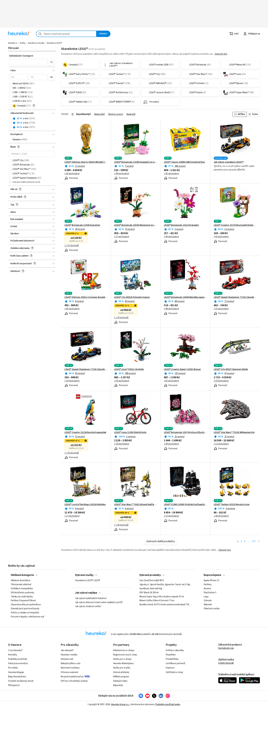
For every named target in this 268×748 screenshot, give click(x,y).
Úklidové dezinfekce (20, 580)
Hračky (22, 43)
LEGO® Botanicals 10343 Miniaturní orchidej (135, 225)
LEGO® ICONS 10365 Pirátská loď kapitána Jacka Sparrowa (185, 504)
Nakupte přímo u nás (70, 663)
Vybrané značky (84, 575)
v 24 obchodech (121, 444)
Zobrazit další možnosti (23, 182)
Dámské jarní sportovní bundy (25, 608)
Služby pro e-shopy (122, 659)
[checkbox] (10, 83)
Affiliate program (121, 676)
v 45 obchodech (171, 173)
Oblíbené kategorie (22, 575)
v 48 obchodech (171, 308)
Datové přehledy (121, 672)
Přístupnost (14, 685)
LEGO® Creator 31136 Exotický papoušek (85, 432)
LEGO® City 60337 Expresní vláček (231, 369)
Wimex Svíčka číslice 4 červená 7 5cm (156, 600)
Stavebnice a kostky (36, 43)
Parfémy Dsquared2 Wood (23, 600)
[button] (28, 62)
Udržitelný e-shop (174, 672)
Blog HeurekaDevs (17, 676)
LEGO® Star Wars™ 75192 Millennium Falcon (235, 432)
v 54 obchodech (72, 380)
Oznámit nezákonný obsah (21, 681)
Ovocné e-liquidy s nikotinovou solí (27, 616)
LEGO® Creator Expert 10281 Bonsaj (182, 369)
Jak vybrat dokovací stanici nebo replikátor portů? (99, 602)
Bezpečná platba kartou (72, 676)
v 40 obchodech (171, 236)
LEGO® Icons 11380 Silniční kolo (130, 432)
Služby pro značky (121, 667)
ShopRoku (171, 654)
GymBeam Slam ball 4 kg (150, 588)
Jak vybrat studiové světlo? (88, 606)
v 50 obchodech (221, 380)
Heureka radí (67, 659)
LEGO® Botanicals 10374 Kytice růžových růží (185, 432)
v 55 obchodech (221, 308)
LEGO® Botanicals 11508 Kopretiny (82, 225)
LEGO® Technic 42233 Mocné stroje (231, 504)
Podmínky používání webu (167, 704)
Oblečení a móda (211, 608)
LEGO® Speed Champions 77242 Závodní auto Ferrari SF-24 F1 (235, 297)
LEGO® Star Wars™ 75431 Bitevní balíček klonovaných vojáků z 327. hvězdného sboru (135, 504)
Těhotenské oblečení (21, 584)
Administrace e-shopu (123, 650)
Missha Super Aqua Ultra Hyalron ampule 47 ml (161, 596)
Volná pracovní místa (18, 663)
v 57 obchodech (121, 236)
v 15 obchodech (171, 516)
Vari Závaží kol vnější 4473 (151, 580)
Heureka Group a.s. (120, 704)
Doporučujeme (212, 575)
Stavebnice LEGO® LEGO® (87, 580)
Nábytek (208, 604)
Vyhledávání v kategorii (21, 55)
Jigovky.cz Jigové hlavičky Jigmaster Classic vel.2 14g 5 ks (166, 584)
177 (253, 541)
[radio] (10, 118)
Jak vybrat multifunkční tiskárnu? (91, 598)
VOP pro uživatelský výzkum (74, 681)
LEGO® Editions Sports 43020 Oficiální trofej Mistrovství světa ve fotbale (86, 162)
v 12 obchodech (221, 444)
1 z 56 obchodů (72, 453)
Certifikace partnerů (175, 663)
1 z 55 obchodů (72, 245)
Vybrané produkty (150, 575)
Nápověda (118, 685)
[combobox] (66, 34)
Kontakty (12, 654)
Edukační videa (120, 681)
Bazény (207, 588)
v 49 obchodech (121, 173)
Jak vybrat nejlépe (86, 593)
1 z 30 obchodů (121, 317)
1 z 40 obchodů (121, 525)
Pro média (13, 667)
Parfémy (208, 584)
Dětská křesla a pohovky (22, 592)
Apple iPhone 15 (211, 580)
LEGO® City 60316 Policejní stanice (132, 297)
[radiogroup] (32, 123)
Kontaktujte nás (226, 648)
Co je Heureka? (15, 650)
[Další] (259, 541)
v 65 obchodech (171, 380)
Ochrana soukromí (69, 672)
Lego (206, 596)
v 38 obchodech (221, 516)
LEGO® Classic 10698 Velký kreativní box (184, 162)
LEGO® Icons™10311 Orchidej (129, 369)
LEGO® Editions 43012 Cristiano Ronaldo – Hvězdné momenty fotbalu (86, 297)
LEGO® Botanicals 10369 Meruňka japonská (185, 297)
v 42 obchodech (72, 173)
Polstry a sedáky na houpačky (25, 612)
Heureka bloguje (16, 672)
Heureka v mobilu (69, 654)
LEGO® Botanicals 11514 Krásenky (181, 225)
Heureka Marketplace (123, 663)
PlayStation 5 (210, 592)
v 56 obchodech (121, 380)
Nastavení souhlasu (70, 667)
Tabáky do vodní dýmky (22, 596)
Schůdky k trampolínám (22, 588)
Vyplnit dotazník (226, 663)
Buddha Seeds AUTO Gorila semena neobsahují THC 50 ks (166, 604)
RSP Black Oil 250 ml (149, 592)
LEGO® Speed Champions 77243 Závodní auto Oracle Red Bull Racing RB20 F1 (86, 369)
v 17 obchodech (72, 516)
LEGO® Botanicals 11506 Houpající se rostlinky (135, 162)
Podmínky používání (17, 659)
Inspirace (170, 667)
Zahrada (208, 600)
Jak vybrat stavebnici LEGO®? (229, 162)
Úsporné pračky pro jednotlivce (26, 604)
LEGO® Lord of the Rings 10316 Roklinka (85, 504)
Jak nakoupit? (67, 650)
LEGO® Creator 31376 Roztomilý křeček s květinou (235, 225)
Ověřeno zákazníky (175, 650)
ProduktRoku (172, 659)
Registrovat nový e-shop (125, 654)
